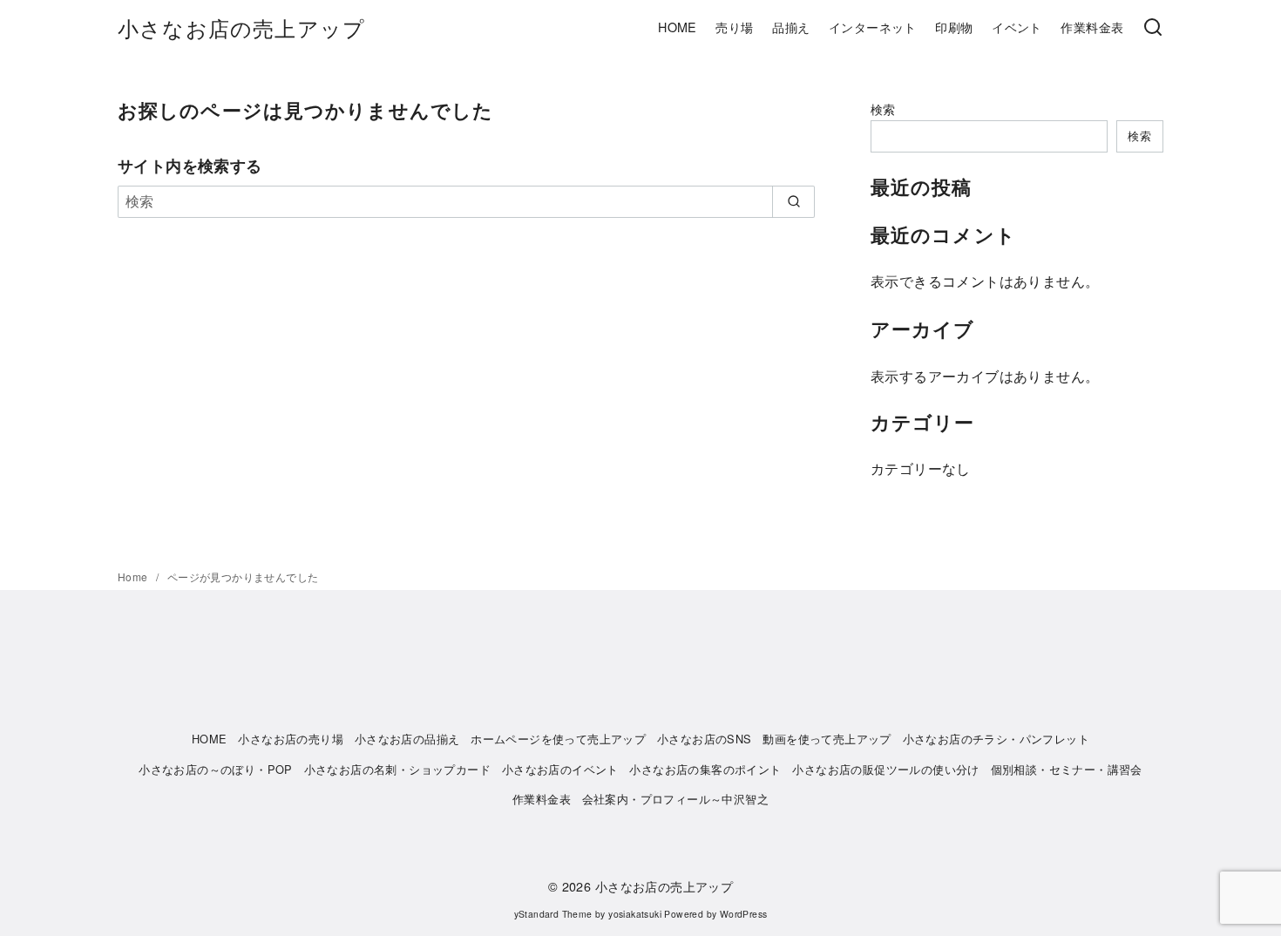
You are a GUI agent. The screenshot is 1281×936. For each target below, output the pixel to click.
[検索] (1152, 27)
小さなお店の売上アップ (241, 27)
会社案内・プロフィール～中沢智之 (675, 798)
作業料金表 (1092, 26)
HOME (677, 26)
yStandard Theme (553, 913)
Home (134, 576)
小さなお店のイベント (560, 769)
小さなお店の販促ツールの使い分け (885, 769)
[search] (793, 201)
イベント (1017, 26)
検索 (883, 108)
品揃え (791, 26)
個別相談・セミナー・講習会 (1066, 769)
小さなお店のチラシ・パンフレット (996, 738)
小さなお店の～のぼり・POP (216, 769)
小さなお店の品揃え (407, 738)
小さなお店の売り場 (290, 738)
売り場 (734, 26)
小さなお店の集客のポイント (705, 769)
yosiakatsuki (634, 913)
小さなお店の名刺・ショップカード (397, 769)
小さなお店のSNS (704, 738)
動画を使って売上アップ (826, 738)
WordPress (744, 913)
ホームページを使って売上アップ (558, 738)
